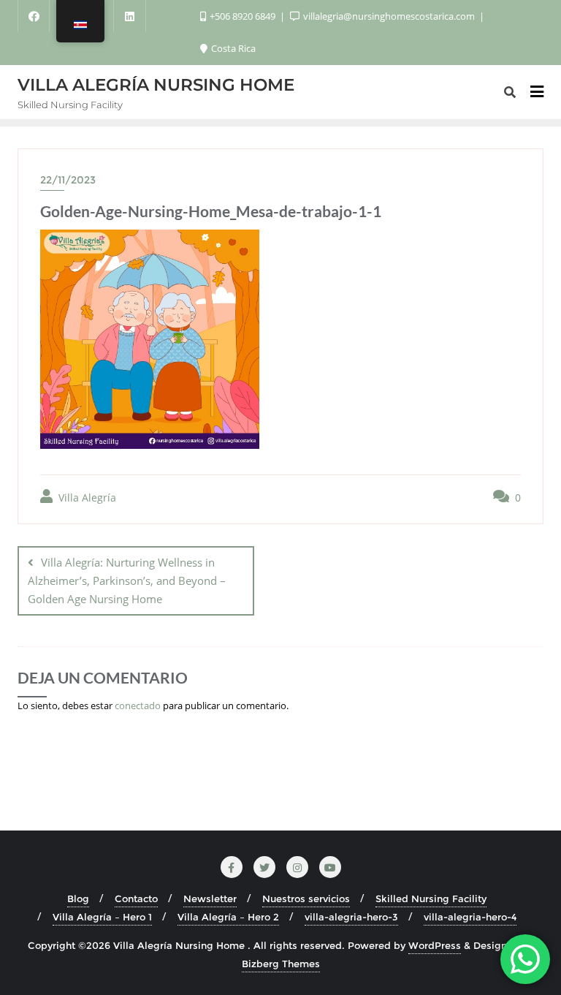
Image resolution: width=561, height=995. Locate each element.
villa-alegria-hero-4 (470, 917)
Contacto (136, 898)
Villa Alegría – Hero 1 (102, 917)
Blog (78, 898)
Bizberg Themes (281, 963)
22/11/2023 (68, 179)
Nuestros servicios (306, 898)
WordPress (434, 945)
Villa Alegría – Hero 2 (228, 917)
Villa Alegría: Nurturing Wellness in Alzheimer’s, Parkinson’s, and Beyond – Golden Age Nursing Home (127, 580)
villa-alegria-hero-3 (351, 917)
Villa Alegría (86, 497)
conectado (138, 705)
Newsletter (210, 898)
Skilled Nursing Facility (430, 898)
